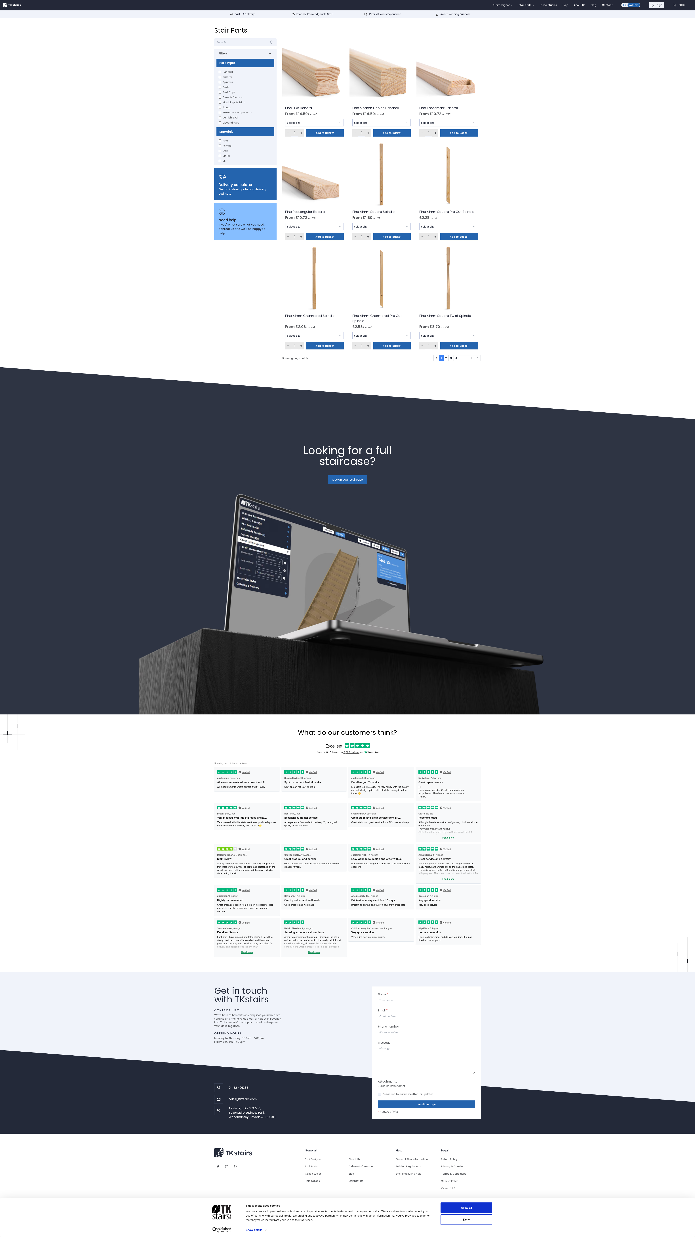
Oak (225, 151)
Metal (226, 156)
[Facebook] (218, 1166)
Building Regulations (408, 1166)
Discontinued (231, 122)
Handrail (228, 72)
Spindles (228, 82)
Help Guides (312, 1181)
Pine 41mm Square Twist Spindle (445, 315)
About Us (579, 5)
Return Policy (449, 1159)
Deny (466, 1219)
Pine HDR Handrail (299, 108)
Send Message (426, 1104)
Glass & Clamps (233, 97)
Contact (607, 5)
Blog (593, 5)
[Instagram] (226, 1166)
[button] (503, 5)
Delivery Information (361, 1166)
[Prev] (436, 358)
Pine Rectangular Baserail (305, 211)
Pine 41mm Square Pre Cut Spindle (446, 211)
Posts (226, 87)
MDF (225, 161)
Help (565, 5)
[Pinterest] (235, 1166)
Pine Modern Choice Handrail (375, 108)
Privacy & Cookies (452, 1166)
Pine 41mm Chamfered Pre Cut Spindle (377, 318)
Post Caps (229, 92)
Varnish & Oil (231, 117)
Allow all (466, 1207)
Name (383, 994)
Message (385, 1043)
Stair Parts (525, 5)
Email (383, 1010)
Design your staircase (347, 480)
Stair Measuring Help (408, 1174)
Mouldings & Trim (234, 102)
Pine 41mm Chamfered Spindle (309, 315)
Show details (254, 1229)
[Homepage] (12, 5)
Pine (225, 141)
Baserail (227, 77)
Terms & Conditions (453, 1174)
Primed (227, 146)
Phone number (388, 1026)
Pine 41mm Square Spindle (373, 211)
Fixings (227, 107)
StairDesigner (501, 5)
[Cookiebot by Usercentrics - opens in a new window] (222, 1230)
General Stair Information (412, 1159)
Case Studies (548, 5)
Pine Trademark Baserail (438, 108)
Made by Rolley (449, 1181)
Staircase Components (237, 112)
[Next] (478, 358)
